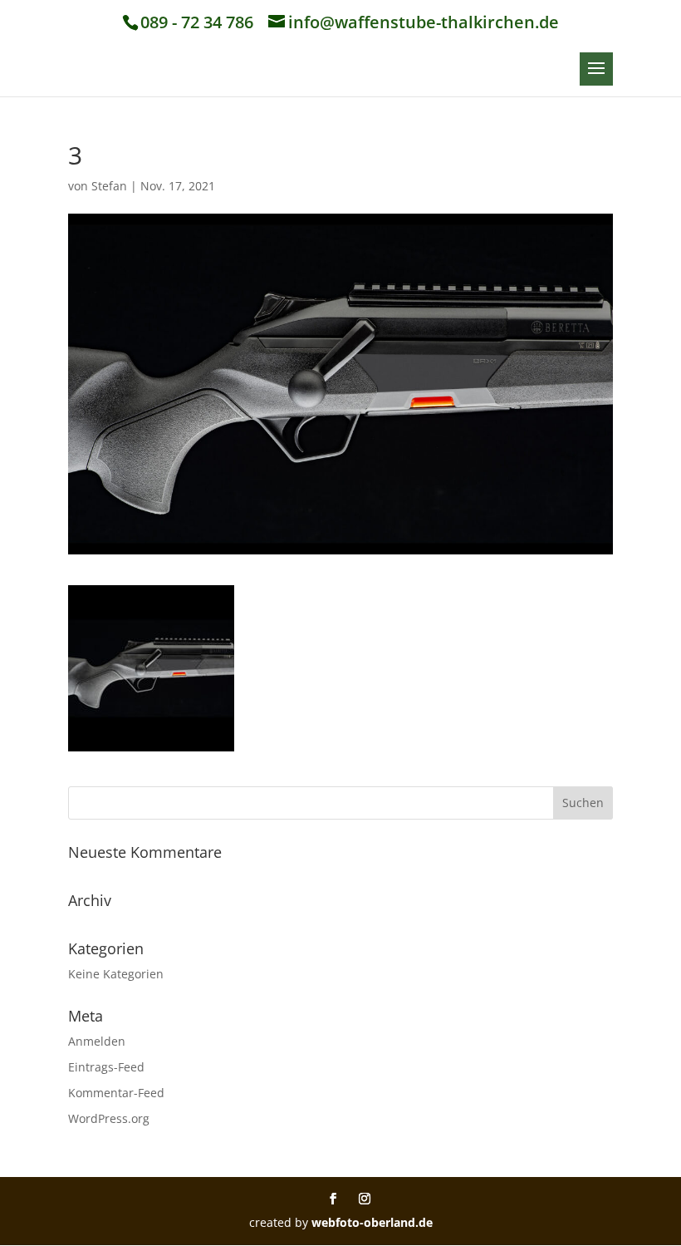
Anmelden (96, 1041)
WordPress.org (108, 1118)
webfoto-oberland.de (372, 1222)
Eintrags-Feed (106, 1067)
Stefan (109, 186)
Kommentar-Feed (116, 1093)
